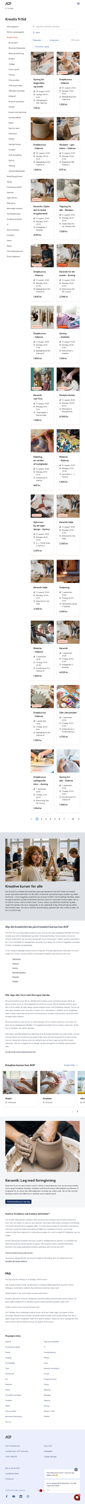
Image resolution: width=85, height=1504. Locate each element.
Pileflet (11, 139)
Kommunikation (13, 230)
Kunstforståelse (15, 117)
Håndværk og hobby (17, 91)
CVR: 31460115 (11, 1456)
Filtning (12, 75)
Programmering (50, 1379)
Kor (6, 1379)
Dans (46, 1363)
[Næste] (77, 1111)
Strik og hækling (15, 155)
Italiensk (8, 1384)
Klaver (7, 1390)
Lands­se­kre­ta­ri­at (12, 1473)
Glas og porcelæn (16, 85)
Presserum (9, 1479)
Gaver (9, 240)
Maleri (11, 123)
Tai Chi (8, 1422)
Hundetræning (49, 1352)
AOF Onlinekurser (12, 1446)
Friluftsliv (10, 235)
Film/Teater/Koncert (15, 251)
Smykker (12, 149)
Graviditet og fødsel (13, 1395)
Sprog (9, 182)
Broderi (12, 59)
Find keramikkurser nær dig (18, 1202)
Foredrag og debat (14, 187)
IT (7, 224)
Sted (38, 32)
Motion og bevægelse (15, 32)
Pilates (46, 1358)
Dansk (7, 1352)
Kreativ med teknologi (17, 112)
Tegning (12, 166)
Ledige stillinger (50, 1456)
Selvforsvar (9, 1374)
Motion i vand (49, 1411)
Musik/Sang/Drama (14, 176)
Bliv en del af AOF (12, 1468)
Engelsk (8, 1358)
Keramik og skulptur (16, 101)
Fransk (46, 1374)
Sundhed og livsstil (14, 219)
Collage (12, 64)
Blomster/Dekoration (17, 48)
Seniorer (10, 192)
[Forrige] (73, 1111)
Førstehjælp (10, 1363)
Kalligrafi (12, 96)
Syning (11, 160)
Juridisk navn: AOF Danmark (16, 1451)
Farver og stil (14, 69)
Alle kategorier (13, 27)
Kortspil (12, 107)
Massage (47, 1395)
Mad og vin (11, 203)
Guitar (46, 1384)
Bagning (47, 1390)
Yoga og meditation (51, 1341)
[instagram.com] (28, 1496)
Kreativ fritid (12, 37)
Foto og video (14, 80)
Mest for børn (14, 128)
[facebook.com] (8, 1496)
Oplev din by (12, 198)
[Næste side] (78, 819)
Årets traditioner (13, 256)
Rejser (9, 246)
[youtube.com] (15, 1496)
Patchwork (13, 133)
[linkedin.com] (23, 1496)
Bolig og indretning (16, 53)
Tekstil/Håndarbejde (17, 171)
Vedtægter (48, 1451)
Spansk (8, 1341)
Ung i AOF (48, 1446)
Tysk (7, 1368)
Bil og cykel (13, 43)
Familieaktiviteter (14, 214)
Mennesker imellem (14, 208)
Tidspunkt (37, 40)
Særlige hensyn (15, 144)
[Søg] (33, 26)
